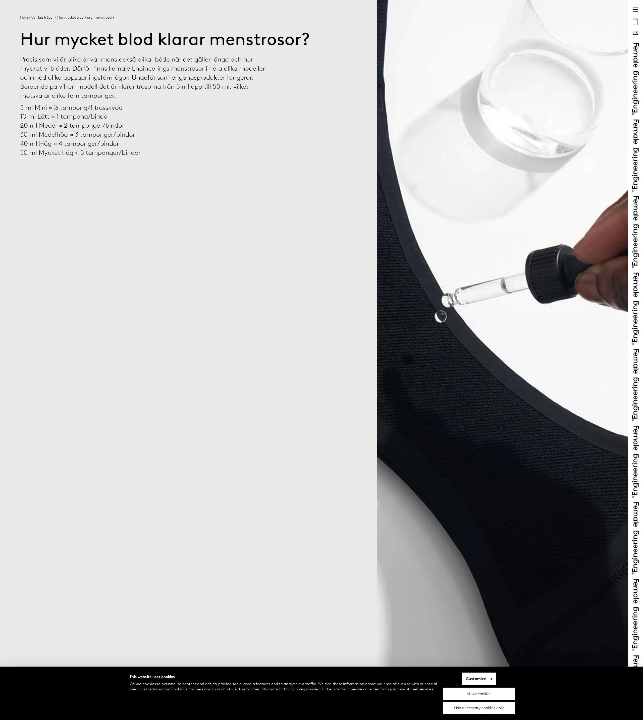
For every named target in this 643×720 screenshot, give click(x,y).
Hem (24, 17)
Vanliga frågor (42, 17)
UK (635, 32)
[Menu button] (635, 9)
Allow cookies (478, 693)
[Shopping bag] (635, 21)
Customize (476, 678)
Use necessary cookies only (479, 707)
